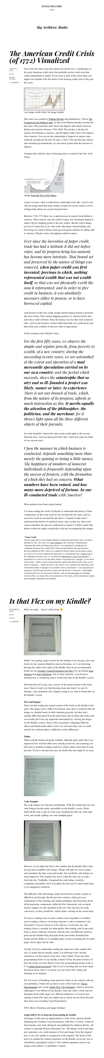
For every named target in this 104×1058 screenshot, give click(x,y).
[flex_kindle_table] (39, 775)
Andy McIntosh (43, 674)
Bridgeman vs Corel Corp (71, 556)
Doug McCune (52, 6)
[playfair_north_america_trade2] (44, 98)
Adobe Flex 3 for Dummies (62, 987)
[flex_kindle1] (42, 634)
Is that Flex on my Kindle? (50, 600)
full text (85, 556)
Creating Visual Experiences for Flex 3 (56, 670)
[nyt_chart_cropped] (44, 175)
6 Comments (14, 621)
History (12, 79)
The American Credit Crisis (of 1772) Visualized (51, 57)
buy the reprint (73, 573)
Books (12, 77)
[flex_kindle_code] (42, 840)
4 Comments (14, 82)
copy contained (55, 542)
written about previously (39, 966)
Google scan (85, 554)
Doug (11, 74)
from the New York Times (43, 195)
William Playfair (56, 118)
